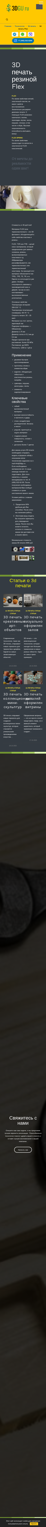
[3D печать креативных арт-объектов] (12, 600)
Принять (34, 1524)
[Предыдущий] (6, 652)
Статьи (13, 613)
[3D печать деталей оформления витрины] (33, 677)
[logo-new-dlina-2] (19, 8)
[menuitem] (40, 2)
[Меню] (40, 2)
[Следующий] (39, 652)
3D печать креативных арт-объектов (14, 623)
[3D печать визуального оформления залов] (33, 600)
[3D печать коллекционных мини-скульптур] (12, 677)
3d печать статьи (12, 611)
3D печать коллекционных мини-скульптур (17, 700)
